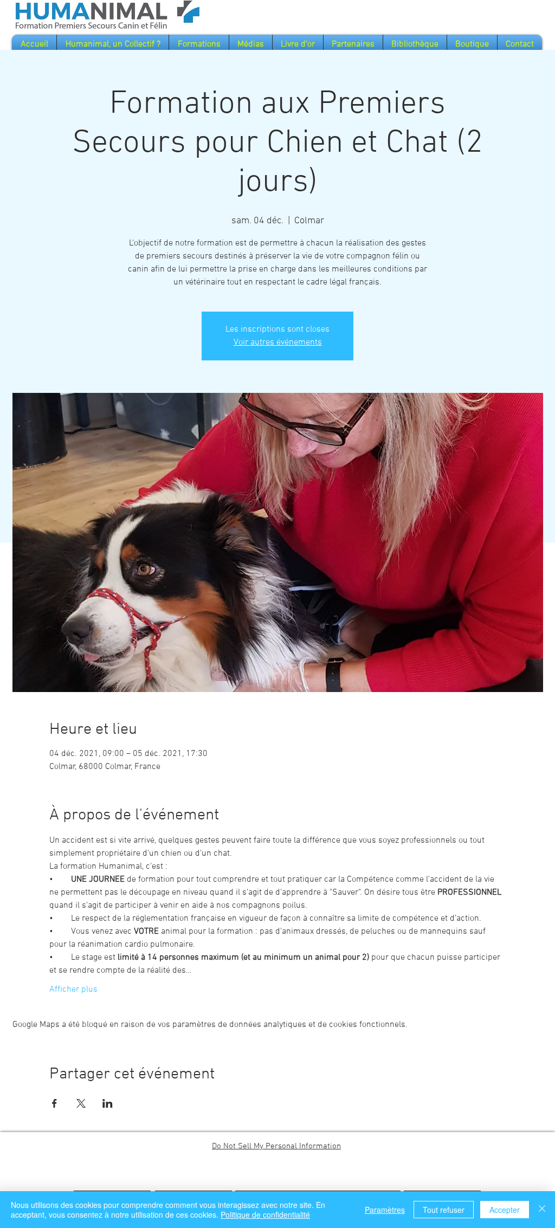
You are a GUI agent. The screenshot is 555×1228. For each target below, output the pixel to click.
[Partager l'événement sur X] (81, 1103)
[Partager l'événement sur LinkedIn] (107, 1103)
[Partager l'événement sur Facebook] (54, 1103)
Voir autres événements (278, 342)
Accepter (504, 1209)
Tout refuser (443, 1209)
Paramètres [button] (385, 1209)
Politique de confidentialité (265, 1214)
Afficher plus (73, 989)
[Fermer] (541, 1209)
